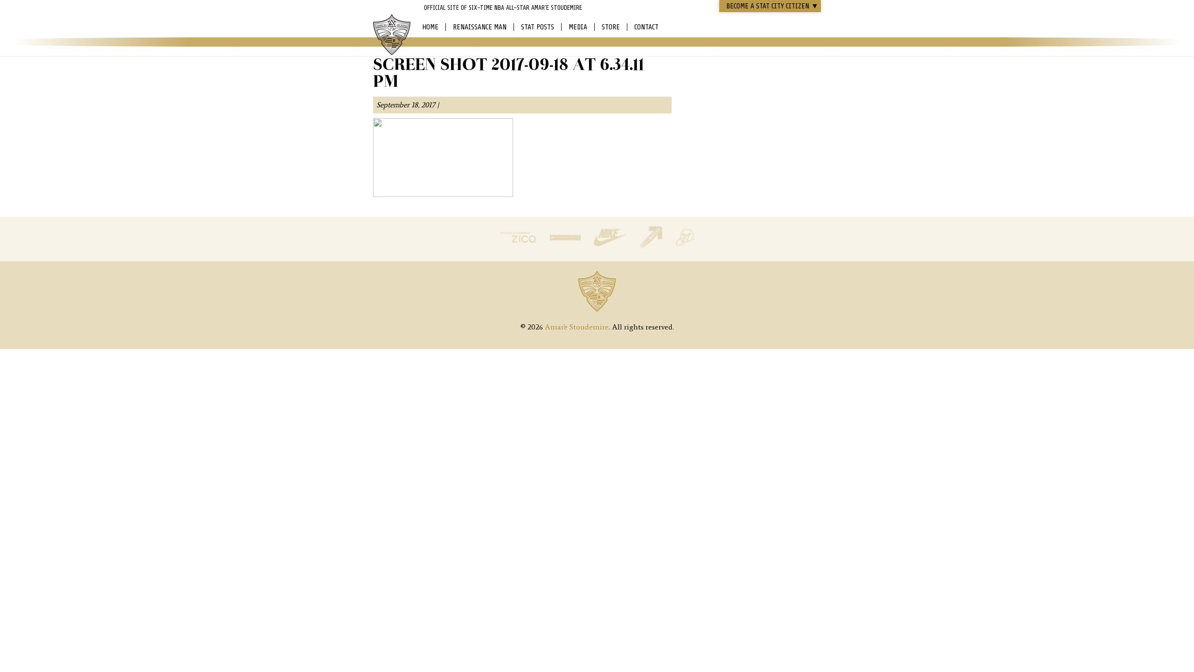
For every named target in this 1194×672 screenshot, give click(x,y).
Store (611, 27)
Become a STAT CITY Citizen (772, 6)
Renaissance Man (480, 27)
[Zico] (519, 246)
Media (578, 27)
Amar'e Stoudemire (391, 35)
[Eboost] (652, 246)
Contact (646, 27)
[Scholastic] (566, 246)
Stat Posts (537, 27)
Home (430, 27)
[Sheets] (685, 246)
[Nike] (611, 246)
